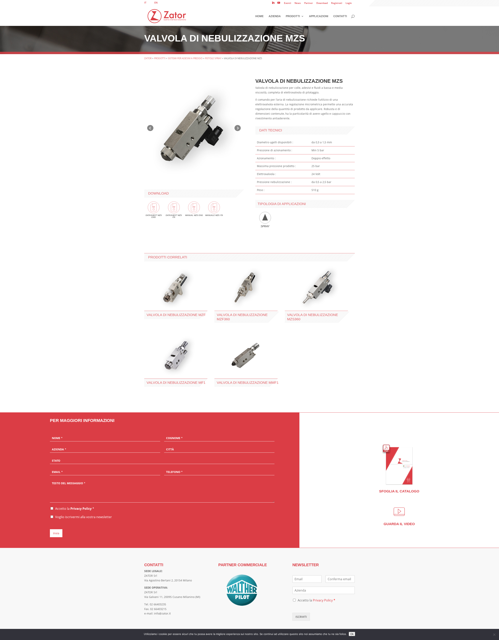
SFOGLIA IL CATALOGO (399, 491)
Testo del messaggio (68, 483)
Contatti (340, 16)
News (298, 3)
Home (259, 16)
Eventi (287, 3)
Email (57, 472)
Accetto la (74, 508)
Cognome (174, 438)
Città (170, 449)
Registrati (336, 3)
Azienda (275, 16)
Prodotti (293, 16)
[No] (494, 634)
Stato (56, 460)
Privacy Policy (81, 508)
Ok (352, 634)
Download (322, 3)
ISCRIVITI (301, 617)
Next (237, 128)
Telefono (174, 472)
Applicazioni (318, 16)
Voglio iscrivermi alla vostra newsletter (83, 517)
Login (349, 3)
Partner (308, 3)
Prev (150, 128)
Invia (56, 533)
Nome (57, 438)
